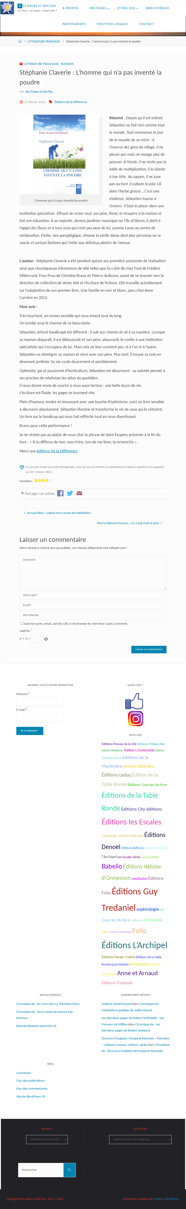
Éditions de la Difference (70, 102)
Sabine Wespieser (113, 750)
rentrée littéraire (138, 766)
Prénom (22, 694)
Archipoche (139, 964)
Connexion (23, 1073)
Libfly (105, 932)
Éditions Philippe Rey (151, 744)
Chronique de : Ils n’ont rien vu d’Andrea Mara (47, 1004)
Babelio (112, 866)
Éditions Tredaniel (117, 983)
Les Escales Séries (129, 857)
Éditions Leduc (116, 775)
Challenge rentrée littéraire (123, 836)
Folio (139, 931)
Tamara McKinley (121, 932)
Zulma (159, 750)
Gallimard (137, 920)
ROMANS (67, 64)
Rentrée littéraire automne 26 (36, 1026)
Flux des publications (30, 1081)
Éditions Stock (112, 758)
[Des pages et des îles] (7, 8)
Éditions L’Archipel (134, 945)
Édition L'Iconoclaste (139, 750)
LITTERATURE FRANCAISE (43, 41)
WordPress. (172, 1199)
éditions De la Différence (57, 451)
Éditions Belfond (132, 848)
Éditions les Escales (131, 823)
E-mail (21, 710)
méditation (139, 879)
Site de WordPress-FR (30, 1096)
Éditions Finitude (155, 848)
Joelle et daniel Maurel (117, 1004)
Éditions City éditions (141, 809)
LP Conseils (153, 920)
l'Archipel (109, 857)
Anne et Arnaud (137, 973)
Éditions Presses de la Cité (119, 744)
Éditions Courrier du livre (147, 785)
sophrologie (147, 909)
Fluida (157, 1199)
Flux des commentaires (32, 1089)
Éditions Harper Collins (118, 957)
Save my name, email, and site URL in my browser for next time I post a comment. (76, 623)
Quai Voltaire (150, 857)
